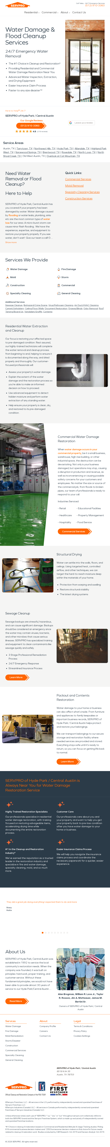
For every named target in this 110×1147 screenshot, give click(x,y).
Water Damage (13, 1026)
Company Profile (48, 1026)
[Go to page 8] (64, 932)
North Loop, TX (87, 152)
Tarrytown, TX (24, 148)
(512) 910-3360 (95, 5)
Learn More (16, 677)
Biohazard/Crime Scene (35, 305)
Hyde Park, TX (65, 148)
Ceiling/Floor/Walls (34, 308)
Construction (11, 1045)
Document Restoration (56, 308)
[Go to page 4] (52, 932)
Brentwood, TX (51, 152)
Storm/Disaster (13, 1040)
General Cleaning (14, 1060)
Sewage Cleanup (14, 305)
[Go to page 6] (58, 932)
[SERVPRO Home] (17, 4)
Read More (16, 1001)
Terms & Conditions (83, 1026)
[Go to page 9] (67, 932)
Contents (47, 311)
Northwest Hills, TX (44, 148)
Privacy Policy (80, 1031)
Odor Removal (90, 308)
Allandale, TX (82, 148)
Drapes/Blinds (75, 308)
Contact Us (79, 12)
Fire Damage (11, 1031)
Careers (44, 1031)
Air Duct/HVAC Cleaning (86, 305)
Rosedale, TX (69, 152)
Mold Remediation (14, 1036)
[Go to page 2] (45, 932)
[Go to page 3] (48, 932)
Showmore (11, 242)
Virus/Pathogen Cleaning (60, 305)
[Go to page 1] (42, 932)
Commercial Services (78, 179)
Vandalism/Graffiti (33, 311)
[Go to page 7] (61, 932)
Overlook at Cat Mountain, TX (63, 156)
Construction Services (78, 198)
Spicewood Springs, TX (28, 152)
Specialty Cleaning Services (82, 192)
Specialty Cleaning (14, 1055)
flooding (13, 215)
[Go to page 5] (55, 932)
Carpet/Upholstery (14, 308)
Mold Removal (74, 185)
